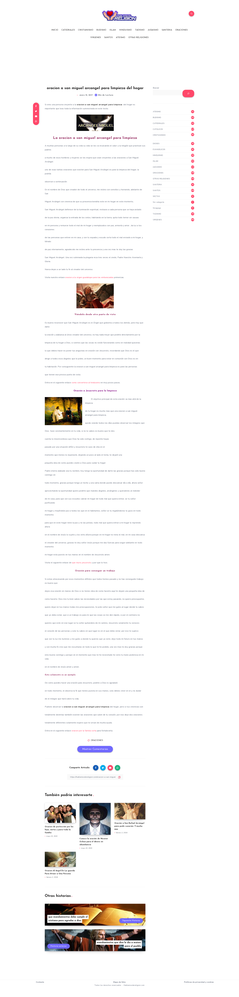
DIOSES (156, 143)
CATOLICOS (158, 129)
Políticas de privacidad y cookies (199, 982)
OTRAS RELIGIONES (138, 38)
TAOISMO (140, 30)
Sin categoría (158, 202)
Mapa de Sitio (119, 982)
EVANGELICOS (159, 149)
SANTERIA (167, 30)
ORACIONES (181, 30)
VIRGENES (95, 38)
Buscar (156, 88)
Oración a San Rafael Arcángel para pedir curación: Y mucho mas (129, 826)
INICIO (54, 30)
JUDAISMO (153, 30)
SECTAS (156, 196)
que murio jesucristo (82, 562)
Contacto (40, 982)
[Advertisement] (119, 62)
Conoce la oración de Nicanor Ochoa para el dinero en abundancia (94, 842)
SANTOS (108, 38)
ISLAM (113, 30)
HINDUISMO (125, 30)
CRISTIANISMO (85, 30)
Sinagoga (157, 208)
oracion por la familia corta (84, 730)
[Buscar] (188, 93)
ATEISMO (120, 38)
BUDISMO (101, 30)
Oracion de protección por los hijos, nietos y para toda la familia (59, 830)
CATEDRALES (68, 30)
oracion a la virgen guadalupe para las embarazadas (89, 277)
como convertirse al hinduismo (86, 382)
